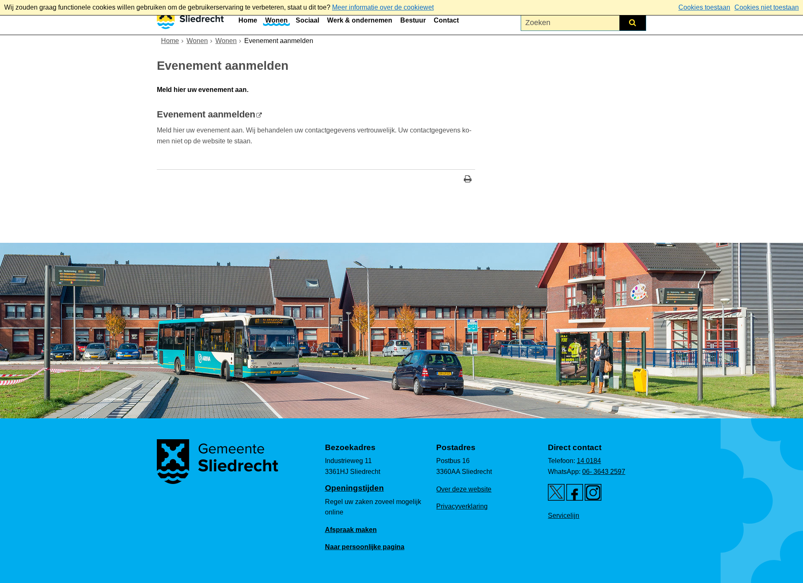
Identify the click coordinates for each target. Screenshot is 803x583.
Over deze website (463, 489)
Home (247, 20)
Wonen (276, 20)
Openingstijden (354, 488)
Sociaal (307, 20)
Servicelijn (563, 515)
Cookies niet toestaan (766, 7)
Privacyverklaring (462, 506)
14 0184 (589, 460)
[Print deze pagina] (468, 180)
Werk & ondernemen (359, 20)
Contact (446, 20)
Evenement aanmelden (206, 114)
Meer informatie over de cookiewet (383, 7)
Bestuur (413, 20)
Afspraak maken (351, 529)
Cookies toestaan (704, 7)
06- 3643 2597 (603, 471)
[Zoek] (632, 23)
